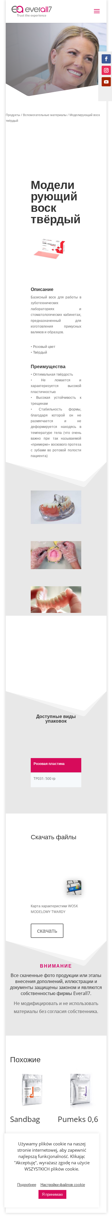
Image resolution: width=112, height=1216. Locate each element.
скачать (47, 930)
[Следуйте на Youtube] (106, 81)
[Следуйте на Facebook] (106, 58)
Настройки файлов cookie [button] (62, 1184)
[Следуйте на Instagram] (106, 70)
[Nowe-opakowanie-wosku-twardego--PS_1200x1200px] (50, 261)
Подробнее (26, 1184)
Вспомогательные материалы (45, 115)
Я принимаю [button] (52, 1194)
